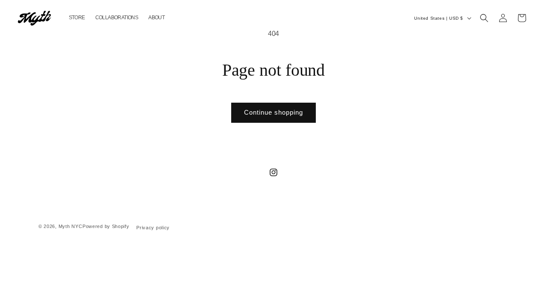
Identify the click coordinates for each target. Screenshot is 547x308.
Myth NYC (70, 226)
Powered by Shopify (105, 226)
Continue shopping (273, 112)
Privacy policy (153, 227)
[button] (484, 18)
